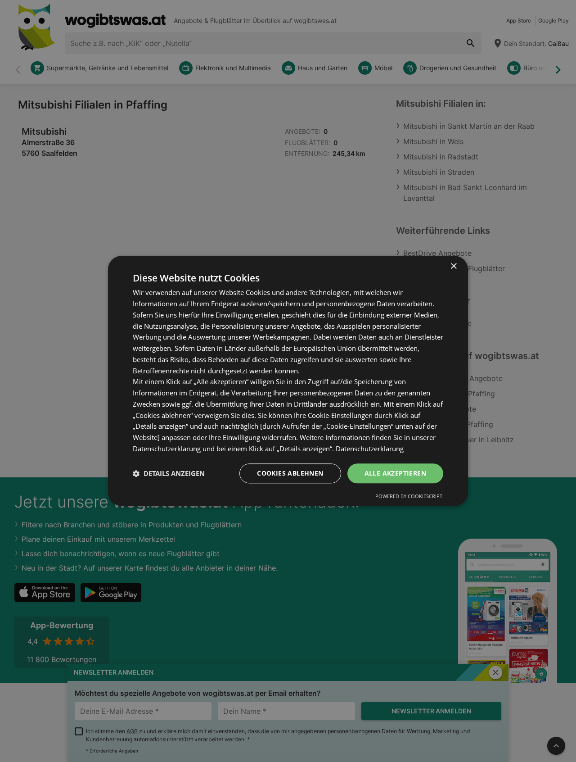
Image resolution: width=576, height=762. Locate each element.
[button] (169, 473)
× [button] (453, 266)
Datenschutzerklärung (370, 448)
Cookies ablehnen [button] (290, 473)
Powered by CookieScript (408, 496)
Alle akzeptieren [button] (395, 473)
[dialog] (288, 381)
